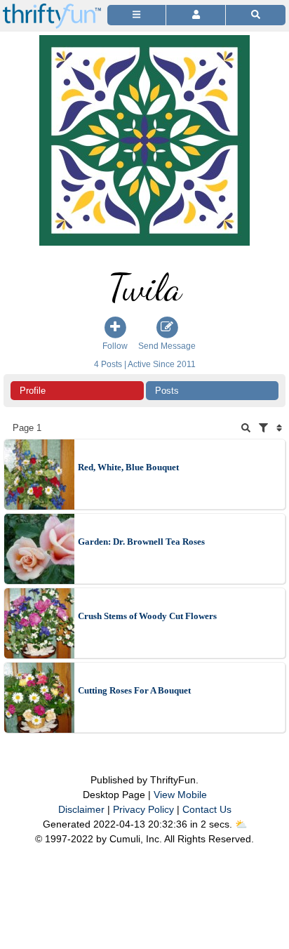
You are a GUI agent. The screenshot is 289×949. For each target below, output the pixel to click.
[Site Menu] (136, 15)
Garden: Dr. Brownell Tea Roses (141, 541)
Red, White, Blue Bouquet (128, 467)
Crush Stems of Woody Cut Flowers (147, 616)
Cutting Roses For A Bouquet (134, 690)
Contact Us (206, 809)
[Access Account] (195, 15)
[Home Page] (52, 8)
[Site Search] (255, 15)
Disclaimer (81, 809)
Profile (33, 390)
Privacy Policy (143, 809)
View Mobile (180, 794)
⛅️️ (241, 824)
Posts (167, 390)
